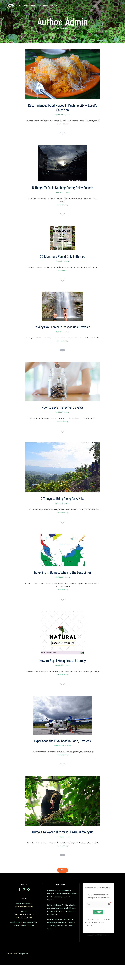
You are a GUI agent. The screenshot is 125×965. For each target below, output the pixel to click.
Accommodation (44, 6)
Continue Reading (62, 124)
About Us (26, 6)
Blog (52, 6)
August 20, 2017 (59, 115)
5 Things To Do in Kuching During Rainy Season (62, 187)
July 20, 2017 (59, 192)
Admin (68, 115)
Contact (58, 6)
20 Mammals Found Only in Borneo (62, 256)
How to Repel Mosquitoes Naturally (62, 660)
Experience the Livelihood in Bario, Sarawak (62, 741)
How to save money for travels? (62, 407)
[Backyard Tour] (11, 6)
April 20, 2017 (59, 412)
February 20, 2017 (59, 577)
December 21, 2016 (59, 837)
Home (20, 6)
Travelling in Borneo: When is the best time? (62, 572)
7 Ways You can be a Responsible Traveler (62, 327)
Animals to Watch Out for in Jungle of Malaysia (62, 832)
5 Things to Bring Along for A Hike (62, 498)
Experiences (34, 6)
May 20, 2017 (59, 332)
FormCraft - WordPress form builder (98, 935)
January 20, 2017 (59, 665)
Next (62, 870)
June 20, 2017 (59, 261)
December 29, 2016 (59, 746)
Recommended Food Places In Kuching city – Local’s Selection (62, 107)
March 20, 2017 (59, 503)
